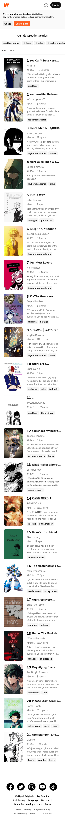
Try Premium (43, 796)
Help (32, 813)
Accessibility (21, 813)
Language (33, 800)
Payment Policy (42, 809)
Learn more (22, 23)
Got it (7, 23)
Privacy (28, 809)
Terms (17, 809)
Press (48, 804)
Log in (55, 5)
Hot (4, 50)
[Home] (22, 5)
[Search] (46, 5)
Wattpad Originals (24, 796)
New (12, 50)
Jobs (39, 804)
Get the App (19, 800)
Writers (45, 800)
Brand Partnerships (24, 804)
